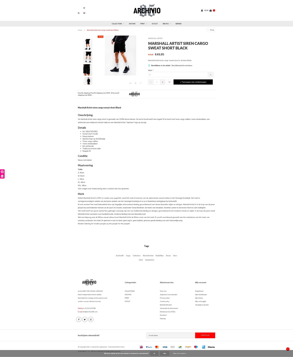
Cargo (128, 256)
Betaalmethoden (166, 305)
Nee (164, 353)
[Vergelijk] (84, 8)
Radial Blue (160, 256)
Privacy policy (165, 298)
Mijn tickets (199, 298)
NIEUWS (166, 24)
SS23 (141, 260)
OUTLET (155, 24)
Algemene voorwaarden (168, 294)
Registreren (199, 291)
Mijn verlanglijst (200, 301)
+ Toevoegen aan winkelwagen (193, 82)
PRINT (142, 24)
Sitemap (163, 318)
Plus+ (123, 347)
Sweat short (149, 260)
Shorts (168, 256)
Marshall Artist (148, 256)
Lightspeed (103, 347)
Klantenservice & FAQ (167, 312)
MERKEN (178, 24)
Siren (175, 256)
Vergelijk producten (202, 305)
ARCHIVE (132, 24)
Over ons (163, 291)
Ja (154, 353)
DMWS (117, 347)
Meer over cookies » (180, 353)
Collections (137, 256)
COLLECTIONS (117, 24)
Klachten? (163, 315)
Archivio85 (120, 256)
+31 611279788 (90, 308)
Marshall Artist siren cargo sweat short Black (103, 30)
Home (80, 30)
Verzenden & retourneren (169, 308)
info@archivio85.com (90, 312)
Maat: (150, 70)
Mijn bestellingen (201, 294)
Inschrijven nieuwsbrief (88, 335)
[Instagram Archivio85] (90, 319)
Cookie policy (164, 301)
